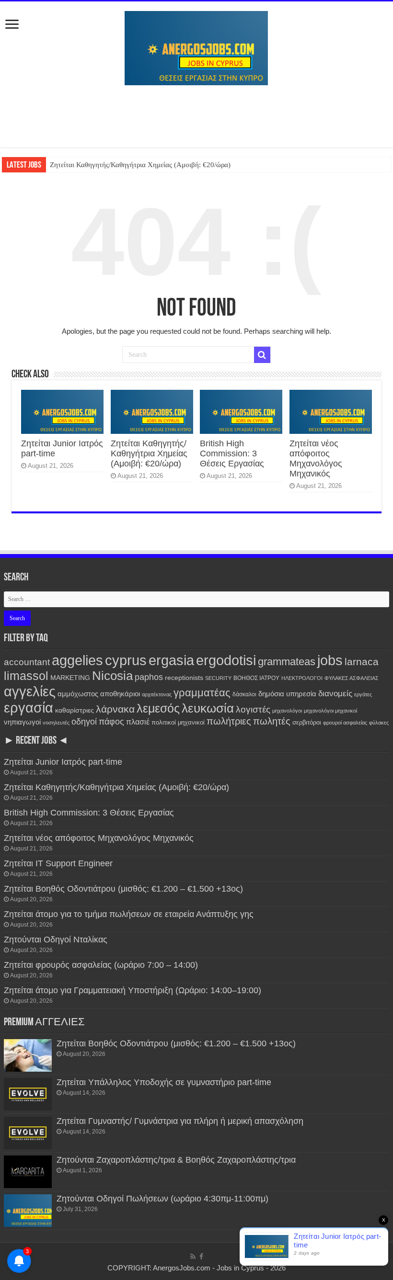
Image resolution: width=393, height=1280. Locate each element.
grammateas (286, 662)
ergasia (171, 660)
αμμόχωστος (78, 694)
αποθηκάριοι (120, 694)
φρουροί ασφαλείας (345, 722)
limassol (26, 675)
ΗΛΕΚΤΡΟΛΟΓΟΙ (302, 678)
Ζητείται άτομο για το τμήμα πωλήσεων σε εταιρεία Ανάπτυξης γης (129, 914)
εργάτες (363, 694)
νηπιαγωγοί (22, 722)
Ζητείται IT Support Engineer (58, 863)
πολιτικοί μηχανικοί (178, 722)
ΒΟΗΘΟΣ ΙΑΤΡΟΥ (256, 678)
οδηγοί (84, 721)
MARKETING (70, 677)
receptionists (184, 677)
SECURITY (218, 678)
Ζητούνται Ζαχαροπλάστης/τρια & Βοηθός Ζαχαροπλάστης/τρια (176, 1160)
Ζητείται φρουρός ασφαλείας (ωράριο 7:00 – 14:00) (101, 965)
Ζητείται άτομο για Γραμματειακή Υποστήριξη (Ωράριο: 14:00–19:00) (132, 990)
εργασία (28, 707)
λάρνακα (115, 708)
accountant (27, 662)
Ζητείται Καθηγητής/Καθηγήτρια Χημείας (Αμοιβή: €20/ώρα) (140, 165)
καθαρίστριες (74, 710)
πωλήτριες (229, 721)
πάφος (111, 721)
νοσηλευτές (56, 722)
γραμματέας (202, 693)
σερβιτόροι (306, 722)
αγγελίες (30, 691)
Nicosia (112, 675)
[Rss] (192, 1256)
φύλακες (379, 722)
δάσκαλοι (244, 694)
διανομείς (335, 693)
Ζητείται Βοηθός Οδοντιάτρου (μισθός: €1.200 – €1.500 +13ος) (123, 889)
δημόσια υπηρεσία (287, 694)
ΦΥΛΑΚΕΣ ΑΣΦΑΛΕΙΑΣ (351, 678)
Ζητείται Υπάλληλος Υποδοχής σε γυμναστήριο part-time (164, 1082)
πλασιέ (138, 722)
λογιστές (253, 709)
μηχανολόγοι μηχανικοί (330, 711)
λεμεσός (158, 708)
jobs (330, 660)
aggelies (77, 660)
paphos (149, 677)
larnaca (362, 661)
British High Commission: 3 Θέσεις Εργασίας (232, 453)
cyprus (126, 660)
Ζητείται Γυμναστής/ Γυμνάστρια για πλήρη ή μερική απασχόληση (180, 1121)
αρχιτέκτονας (157, 694)
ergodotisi (226, 660)
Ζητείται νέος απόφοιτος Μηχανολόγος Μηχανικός (315, 458)
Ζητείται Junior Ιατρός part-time (63, 762)
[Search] (262, 355)
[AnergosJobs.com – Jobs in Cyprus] (196, 46)
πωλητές (271, 721)
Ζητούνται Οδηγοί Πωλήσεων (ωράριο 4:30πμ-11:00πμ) (162, 1198)
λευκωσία (208, 708)
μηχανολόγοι (287, 711)
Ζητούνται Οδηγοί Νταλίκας (55, 939)
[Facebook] (201, 1256)
